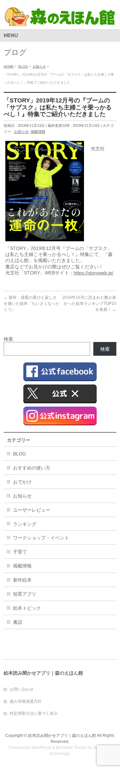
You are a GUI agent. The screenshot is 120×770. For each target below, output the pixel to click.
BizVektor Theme (71, 747)
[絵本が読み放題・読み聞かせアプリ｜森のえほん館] (60, 18)
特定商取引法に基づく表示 (34, 713)
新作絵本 (22, 580)
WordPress (41, 747)
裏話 (17, 622)
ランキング (24, 524)
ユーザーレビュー (31, 510)
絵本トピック (27, 608)
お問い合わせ (22, 689)
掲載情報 (38, 132)
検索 (8, 339)
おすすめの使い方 (31, 467)
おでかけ (22, 482)
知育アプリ (24, 594)
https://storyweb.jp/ (93, 272)
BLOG (19, 453)
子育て (20, 551)
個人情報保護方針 (26, 701)
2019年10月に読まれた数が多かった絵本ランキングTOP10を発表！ (89, 303)
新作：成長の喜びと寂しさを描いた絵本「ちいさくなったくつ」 (32, 303)
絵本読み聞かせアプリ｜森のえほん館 (62, 735)
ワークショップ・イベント (41, 537)
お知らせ (21, 132)
